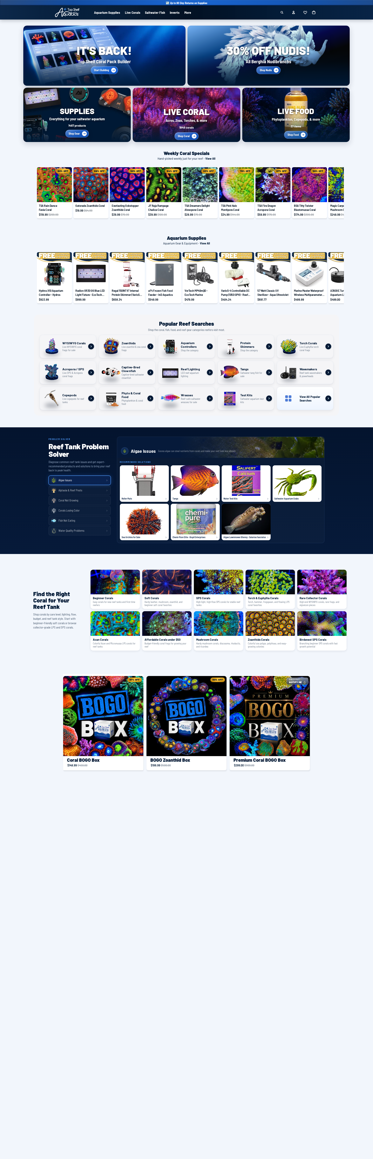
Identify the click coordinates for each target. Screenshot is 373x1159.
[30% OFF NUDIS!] (268, 56)
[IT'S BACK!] (104, 56)
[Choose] (284, 281)
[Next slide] (332, 193)
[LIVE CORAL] (186, 115)
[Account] (293, 12)
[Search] (282, 12)
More (187, 12)
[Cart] (313, 12)
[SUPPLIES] (77, 115)
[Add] (65, 196)
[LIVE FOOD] (296, 115)
